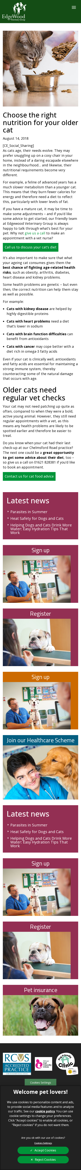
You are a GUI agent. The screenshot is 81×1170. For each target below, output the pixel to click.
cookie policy (45, 1111)
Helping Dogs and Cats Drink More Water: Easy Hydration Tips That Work (41, 529)
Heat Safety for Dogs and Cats (37, 518)
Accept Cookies (45, 1150)
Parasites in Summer (28, 512)
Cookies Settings (40, 1082)
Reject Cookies (45, 1159)
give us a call (35, 233)
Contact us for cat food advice (29, 476)
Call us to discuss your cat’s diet (31, 247)
